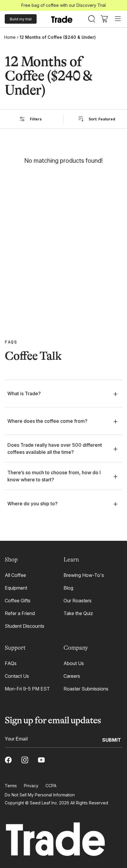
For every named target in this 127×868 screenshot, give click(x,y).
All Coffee (15, 575)
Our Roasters (78, 601)
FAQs (11, 663)
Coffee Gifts (17, 601)
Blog (68, 588)
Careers (72, 676)
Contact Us (17, 676)
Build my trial (21, 19)
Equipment (16, 588)
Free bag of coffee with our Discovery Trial (63, 5)
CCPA (50, 785)
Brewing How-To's (84, 575)
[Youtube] (41, 760)
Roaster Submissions (86, 689)
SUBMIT (111, 739)
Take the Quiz (78, 613)
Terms (11, 785)
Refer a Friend (20, 613)
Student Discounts (24, 626)
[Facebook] (8, 760)
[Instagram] (24, 760)
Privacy (31, 785)
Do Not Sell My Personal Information (40, 794)
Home (10, 37)
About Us (74, 663)
